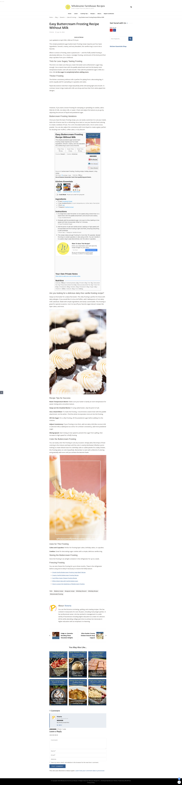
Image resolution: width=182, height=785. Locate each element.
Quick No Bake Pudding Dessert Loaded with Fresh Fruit (58, 672)
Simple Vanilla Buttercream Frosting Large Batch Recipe (69, 572)
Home (69, 13)
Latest (76, 13)
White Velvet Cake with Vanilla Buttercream (65, 581)
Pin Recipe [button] (93, 159)
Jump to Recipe (78, 37)
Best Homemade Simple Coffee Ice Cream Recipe (78, 673)
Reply (60, 725)
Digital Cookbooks (109, 13)
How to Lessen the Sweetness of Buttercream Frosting (68, 584)
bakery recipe (59, 591)
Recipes (93, 13)
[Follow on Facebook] (114, 30)
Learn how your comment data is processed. (90, 771)
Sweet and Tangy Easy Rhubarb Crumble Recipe (97, 701)
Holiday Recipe (93, 591)
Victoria (51, 32)
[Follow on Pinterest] (111, 30)
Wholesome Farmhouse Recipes (88, 5)
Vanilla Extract (69, 207)
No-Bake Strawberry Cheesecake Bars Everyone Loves (97, 673)
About (99, 13)
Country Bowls (67, 191)
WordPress (128, 780)
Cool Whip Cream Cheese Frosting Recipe (64, 578)
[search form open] (131, 7)
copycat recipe (70, 591)
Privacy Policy (91, 782)
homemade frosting (57, 594)
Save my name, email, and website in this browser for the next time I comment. (75, 762)
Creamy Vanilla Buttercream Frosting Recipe (65, 575)
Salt (63, 205)
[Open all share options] (1, 392)
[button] (90, 156)
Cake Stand (76, 191)
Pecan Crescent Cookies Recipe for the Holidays (58, 701)
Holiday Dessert (82, 591)
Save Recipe (94, 168)
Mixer (59, 191)
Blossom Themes (113, 780)
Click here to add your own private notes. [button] (68, 276)
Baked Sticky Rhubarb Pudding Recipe (78, 702)
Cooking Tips (84, 13)
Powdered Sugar (67, 201)
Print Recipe (94, 163)
